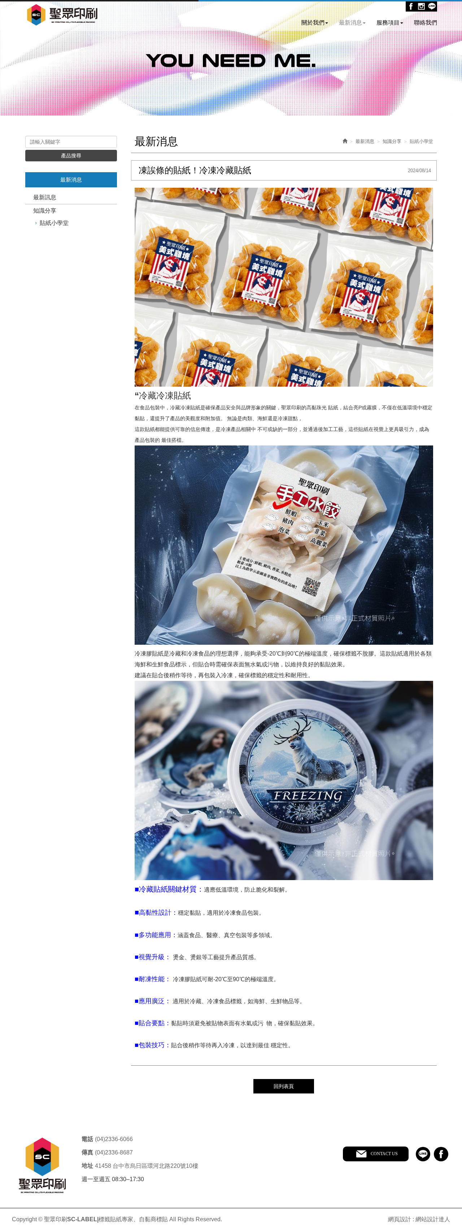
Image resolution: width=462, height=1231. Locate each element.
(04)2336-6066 (114, 1139)
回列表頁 (284, 1086)
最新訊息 (44, 197)
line (423, 1154)
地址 (87, 1166)
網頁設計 (399, 1219)
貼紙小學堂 (54, 223)
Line (432, 6)
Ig (421, 6)
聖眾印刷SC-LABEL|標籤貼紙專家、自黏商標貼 (62, 15)
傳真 (87, 1152)
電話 (87, 1139)
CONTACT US (384, 1153)
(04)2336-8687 (114, 1152)
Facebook (411, 6)
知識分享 (44, 211)
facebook (441, 1154)
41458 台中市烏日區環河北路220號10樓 (146, 1166)
